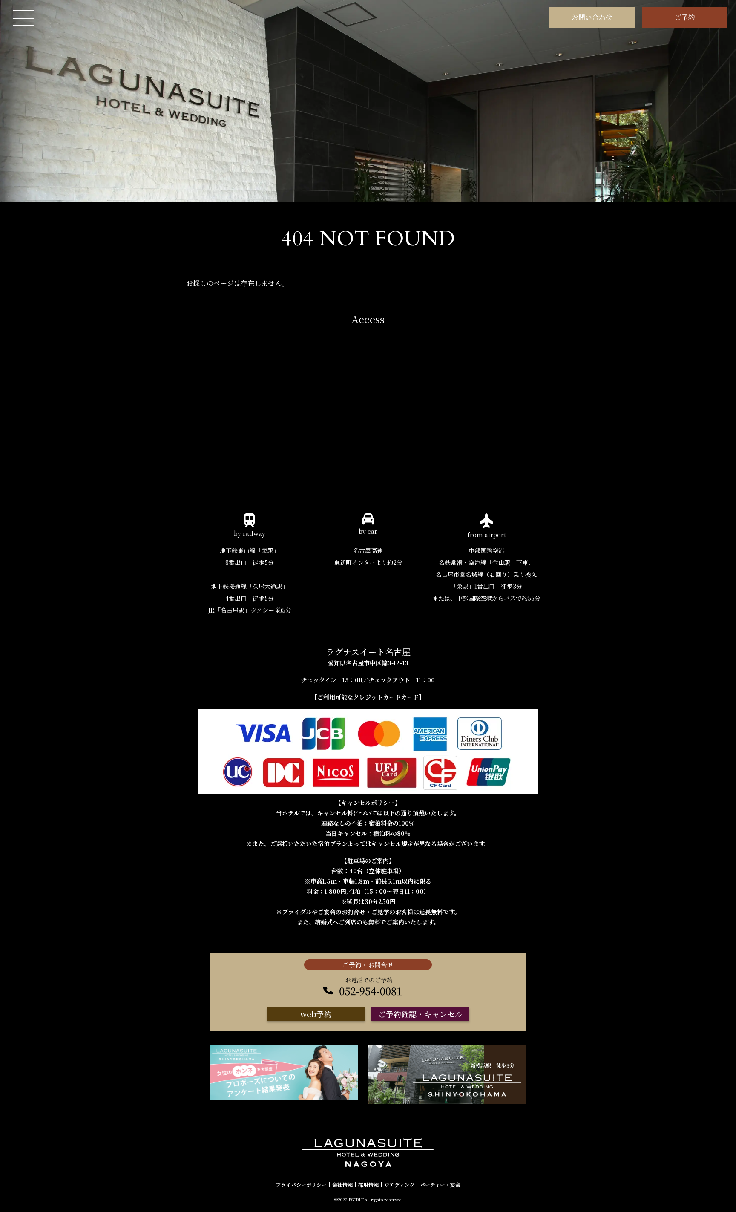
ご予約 (685, 17)
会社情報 (342, 1184)
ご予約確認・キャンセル (420, 1013)
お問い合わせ (592, 17)
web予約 (316, 1013)
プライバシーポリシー (301, 1184)
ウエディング (399, 1184)
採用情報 (368, 1184)
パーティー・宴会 (440, 1184)
